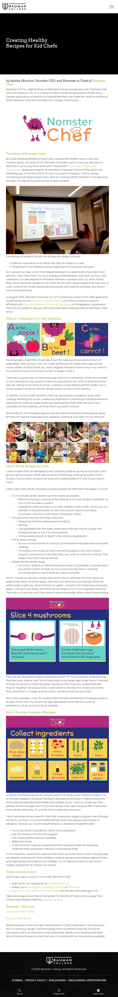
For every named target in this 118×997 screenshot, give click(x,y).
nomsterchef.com (59, 884)
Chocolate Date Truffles (20, 912)
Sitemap (17, 980)
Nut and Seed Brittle (18, 918)
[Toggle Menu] (111, 6)
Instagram (34, 887)
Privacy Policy (36, 980)
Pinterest (73, 887)
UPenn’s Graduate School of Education (47, 304)
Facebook (48, 887)
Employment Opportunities (87, 980)
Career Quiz (98, 994)
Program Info (59, 994)
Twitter (59, 887)
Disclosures (57, 980)
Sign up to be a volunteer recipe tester (36, 891)
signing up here (52, 900)
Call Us (20, 994)
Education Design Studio (46, 301)
